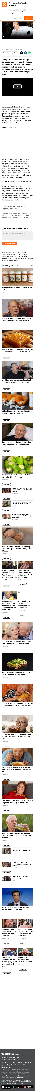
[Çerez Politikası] (11, 1081)
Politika (23, 1065)
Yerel (17, 1065)
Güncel (13, 1062)
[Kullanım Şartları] (5, 1080)
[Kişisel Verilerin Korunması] (24, 1081)
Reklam (10, 1059)
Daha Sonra (17, 18)
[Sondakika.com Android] (17, 1087)
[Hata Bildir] (20, 1083)
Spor (2, 1065)
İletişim (14, 1059)
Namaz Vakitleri (6, 1067)
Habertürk (16, 107)
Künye (18, 1059)
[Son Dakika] (17, 1054)
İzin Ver (28, 18)
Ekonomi (28, 1062)
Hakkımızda (4, 1059)
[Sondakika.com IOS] (6, 1087)
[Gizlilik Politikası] (15, 1080)
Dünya (20, 1062)
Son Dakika (4, 1062)
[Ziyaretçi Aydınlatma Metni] (8, 1083)
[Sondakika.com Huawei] (28, 1087)
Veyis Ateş (6, 107)
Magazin (10, 1065)
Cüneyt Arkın (25, 111)
